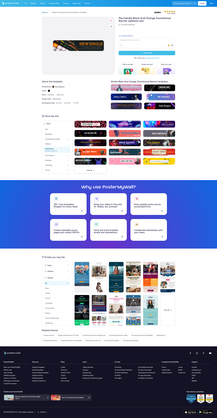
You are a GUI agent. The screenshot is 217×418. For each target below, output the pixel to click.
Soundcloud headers (112, 340)
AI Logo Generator (144, 375)
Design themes (37, 375)
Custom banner (48, 335)
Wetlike (194, 381)
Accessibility (196, 373)
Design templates (38, 367)
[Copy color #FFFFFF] (52, 91)
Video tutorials (88, 367)
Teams (63, 375)
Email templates (37, 370)
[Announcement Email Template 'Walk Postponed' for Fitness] (81, 277)
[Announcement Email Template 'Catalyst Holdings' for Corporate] (116, 277)
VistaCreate (166, 370)
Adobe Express (167, 373)
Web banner (161, 335)
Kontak (194, 367)
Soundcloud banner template (71, 340)
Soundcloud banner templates (142, 335)
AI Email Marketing (121, 373)
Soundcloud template (130, 340)
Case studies (8, 373)
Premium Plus (66, 373)
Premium (64, 370)
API (193, 378)
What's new (8, 370)
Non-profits (65, 381)
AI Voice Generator (145, 370)
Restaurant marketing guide (92, 378)
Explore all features (39, 381)
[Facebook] (190, 353)
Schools (64, 378)
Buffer (180, 370)
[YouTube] (210, 353)
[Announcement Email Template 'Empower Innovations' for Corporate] (150, 310)
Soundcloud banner (50, 340)
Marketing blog (88, 375)
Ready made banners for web (68, 335)
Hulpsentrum (196, 370)
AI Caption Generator (145, 378)
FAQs (194, 375)
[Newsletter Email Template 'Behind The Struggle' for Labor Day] (133, 310)
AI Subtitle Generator (145, 367)
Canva (164, 367)
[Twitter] (203, 353)
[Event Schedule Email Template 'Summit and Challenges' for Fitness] (150, 277)
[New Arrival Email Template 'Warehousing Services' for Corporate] (99, 310)
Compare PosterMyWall (170, 362)
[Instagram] (197, 353)
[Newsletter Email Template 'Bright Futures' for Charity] (167, 277)
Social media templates (40, 373)
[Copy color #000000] (49, 91)
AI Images (118, 378)
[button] (111, 21)
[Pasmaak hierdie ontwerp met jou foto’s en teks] (78, 45)
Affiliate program (9, 375)
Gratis (63, 367)
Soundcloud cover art (93, 340)
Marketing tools (37, 378)
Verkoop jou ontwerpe (11, 381)
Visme (180, 367)
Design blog (87, 373)
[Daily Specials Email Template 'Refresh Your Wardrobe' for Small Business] (99, 277)
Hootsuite (181, 373)
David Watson (60, 87)
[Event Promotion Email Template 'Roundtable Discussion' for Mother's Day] (116, 310)
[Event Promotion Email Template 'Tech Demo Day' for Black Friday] (81, 310)
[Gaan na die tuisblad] (9, 3)
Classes (85, 370)
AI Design (118, 367)
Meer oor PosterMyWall (12, 367)
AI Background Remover (146, 373)
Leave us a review (10, 378)
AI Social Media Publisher (123, 370)
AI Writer (118, 375)
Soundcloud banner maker (118, 335)
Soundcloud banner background (94, 335)
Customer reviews (10, 383)
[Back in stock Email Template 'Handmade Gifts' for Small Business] (133, 277)
